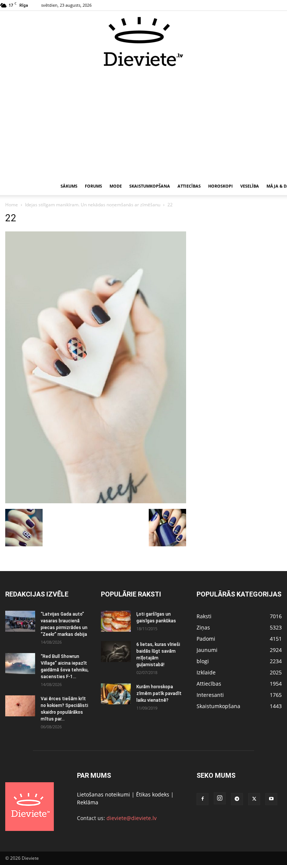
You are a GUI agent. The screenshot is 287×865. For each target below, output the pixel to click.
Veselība (249, 186)
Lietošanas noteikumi (103, 794)
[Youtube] (271, 799)
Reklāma (87, 802)
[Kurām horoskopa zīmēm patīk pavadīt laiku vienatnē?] (116, 693)
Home (11, 204)
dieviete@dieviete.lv (132, 818)
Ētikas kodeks (152, 794)
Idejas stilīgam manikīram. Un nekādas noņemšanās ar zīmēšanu (92, 204)
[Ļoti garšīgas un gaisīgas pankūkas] (116, 621)
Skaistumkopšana (149, 186)
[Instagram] (220, 798)
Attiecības (189, 186)
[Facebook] (203, 799)
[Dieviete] (143, 42)
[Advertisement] (143, 122)
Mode (115, 186)
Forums (93, 186)
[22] (95, 501)
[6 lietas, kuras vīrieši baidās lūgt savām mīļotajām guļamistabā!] (116, 651)
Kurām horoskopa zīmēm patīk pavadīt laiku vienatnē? (159, 693)
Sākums (69, 186)
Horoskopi (220, 186)
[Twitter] (254, 799)
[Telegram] (237, 799)
